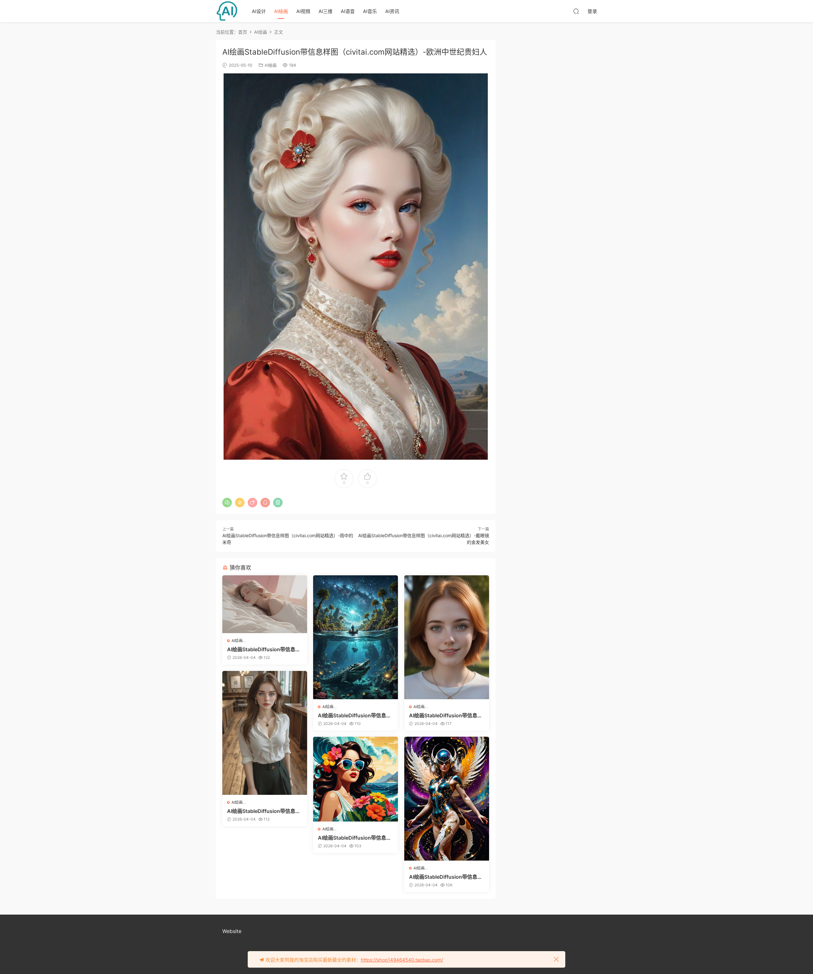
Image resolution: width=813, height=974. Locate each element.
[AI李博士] (227, 11)
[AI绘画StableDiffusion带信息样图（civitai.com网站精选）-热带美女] (355, 779)
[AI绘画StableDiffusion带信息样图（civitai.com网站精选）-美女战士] (446, 799)
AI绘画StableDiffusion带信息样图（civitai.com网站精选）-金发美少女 (446, 715)
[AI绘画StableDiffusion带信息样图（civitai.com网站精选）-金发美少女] (446, 637)
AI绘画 (281, 11)
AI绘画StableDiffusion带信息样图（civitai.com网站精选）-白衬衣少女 (264, 811)
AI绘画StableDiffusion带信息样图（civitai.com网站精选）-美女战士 (446, 877)
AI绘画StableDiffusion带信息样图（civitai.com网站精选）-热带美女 (355, 838)
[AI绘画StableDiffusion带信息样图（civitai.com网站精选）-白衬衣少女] (264, 733)
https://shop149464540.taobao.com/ (402, 960)
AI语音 (348, 11)
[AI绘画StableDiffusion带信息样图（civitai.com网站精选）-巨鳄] (355, 637)
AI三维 (326, 11)
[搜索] (576, 11)
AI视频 (303, 11)
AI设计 (259, 11)
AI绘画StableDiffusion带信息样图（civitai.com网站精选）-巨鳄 (355, 715)
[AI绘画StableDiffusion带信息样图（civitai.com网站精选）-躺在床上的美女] (264, 604)
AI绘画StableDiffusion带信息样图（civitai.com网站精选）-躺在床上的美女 (264, 649)
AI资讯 (392, 11)
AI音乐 (370, 11)
